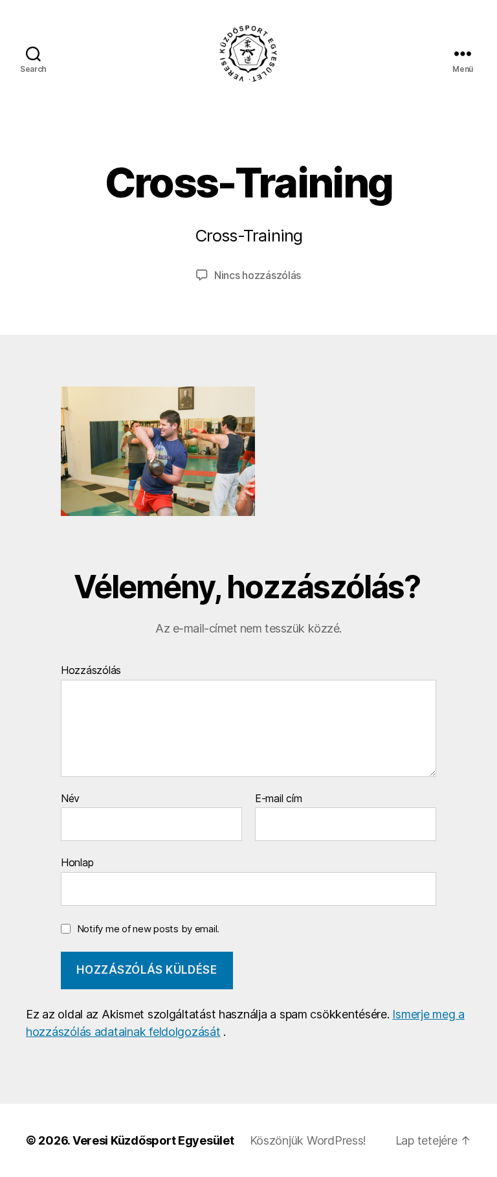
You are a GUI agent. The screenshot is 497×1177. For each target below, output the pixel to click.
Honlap (77, 862)
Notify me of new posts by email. (148, 929)
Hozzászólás (91, 671)
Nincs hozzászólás (257, 275)
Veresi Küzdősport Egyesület (153, 1140)
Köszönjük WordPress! (308, 1140)
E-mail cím (278, 799)
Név (70, 799)
